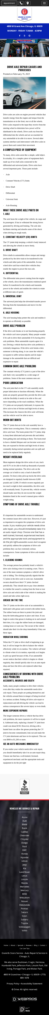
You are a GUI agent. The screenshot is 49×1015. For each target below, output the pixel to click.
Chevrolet (24, 835)
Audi (24, 820)
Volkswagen (24, 926)
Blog (35, 945)
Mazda (24, 883)
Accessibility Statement (31, 983)
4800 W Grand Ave (16, 26)
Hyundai (24, 857)
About (13, 945)
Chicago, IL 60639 (33, 26)
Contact (42, 945)
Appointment (9, 3)
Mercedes (24, 886)
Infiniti (24, 861)
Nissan (24, 901)
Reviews (29, 945)
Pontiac (24, 908)
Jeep (24, 864)
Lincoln (24, 879)
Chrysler (25, 839)
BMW (24, 824)
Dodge (24, 842)
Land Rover (24, 872)
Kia (24, 868)
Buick (24, 828)
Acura (24, 817)
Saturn (24, 912)
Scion (24, 916)
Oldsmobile (24, 905)
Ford (24, 846)
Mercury (25, 890)
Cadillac (24, 831)
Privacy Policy (13, 983)
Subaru (24, 919)
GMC (24, 850)
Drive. (16, 989)
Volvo (24, 930)
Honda (24, 853)
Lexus (24, 875)
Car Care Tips (24, 948)
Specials (20, 945)
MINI (24, 894)
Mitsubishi (25, 897)
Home (6, 945)
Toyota (24, 923)
